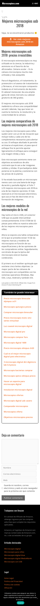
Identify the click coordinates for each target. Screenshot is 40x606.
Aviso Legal (9, 578)
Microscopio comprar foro (16, 337)
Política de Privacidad (13, 581)
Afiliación (8, 588)
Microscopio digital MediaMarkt (18, 558)
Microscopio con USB (13, 561)
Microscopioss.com (10, 3)
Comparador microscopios (16, 406)
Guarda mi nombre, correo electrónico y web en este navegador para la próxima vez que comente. (21, 488)
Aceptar (20, 603)
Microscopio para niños (14, 552)
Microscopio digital (12, 549)
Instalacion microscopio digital (18, 389)
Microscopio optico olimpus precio (20, 376)
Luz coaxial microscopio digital (18, 326)
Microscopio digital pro (14, 331)
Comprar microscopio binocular (18, 312)
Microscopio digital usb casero (18, 400)
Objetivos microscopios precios (18, 417)
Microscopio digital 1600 (15, 342)
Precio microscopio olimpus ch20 (19, 348)
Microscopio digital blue (14, 555)
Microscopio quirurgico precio (17, 307)
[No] (37, 598)
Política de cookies (12, 584)
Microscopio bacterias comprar (18, 370)
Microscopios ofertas (13, 395)
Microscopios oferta (13, 411)
